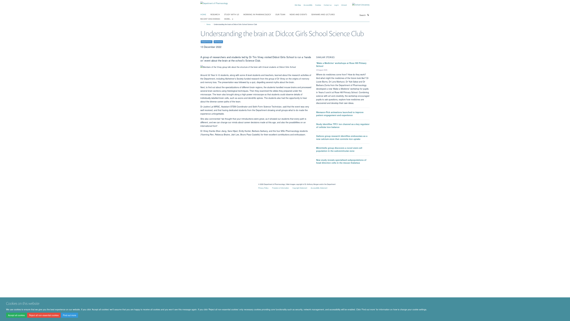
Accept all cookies (16, 315)
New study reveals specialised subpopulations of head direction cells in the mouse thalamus (341, 161)
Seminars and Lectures (323, 14)
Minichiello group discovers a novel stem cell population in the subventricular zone (339, 149)
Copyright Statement (299, 188)
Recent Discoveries (210, 18)
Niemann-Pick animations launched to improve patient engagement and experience (340, 114)
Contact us (328, 5)
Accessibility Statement (319, 188)
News (208, 24)
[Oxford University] (359, 5)
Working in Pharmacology (257, 14)
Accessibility (308, 5)
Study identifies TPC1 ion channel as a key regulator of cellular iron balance (342, 126)
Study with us (231, 14)
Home (203, 14)
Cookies (318, 5)
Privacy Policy (263, 188)
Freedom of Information (280, 188)
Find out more (69, 315)
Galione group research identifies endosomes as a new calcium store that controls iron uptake (341, 137)
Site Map (298, 5)
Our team (280, 14)
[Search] (368, 14)
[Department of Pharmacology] (214, 2)
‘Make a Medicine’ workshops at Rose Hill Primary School (341, 64)
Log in (336, 5)
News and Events (298, 14)
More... (228, 18)
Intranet (344, 5)
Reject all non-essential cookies (44, 315)
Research (215, 14)
